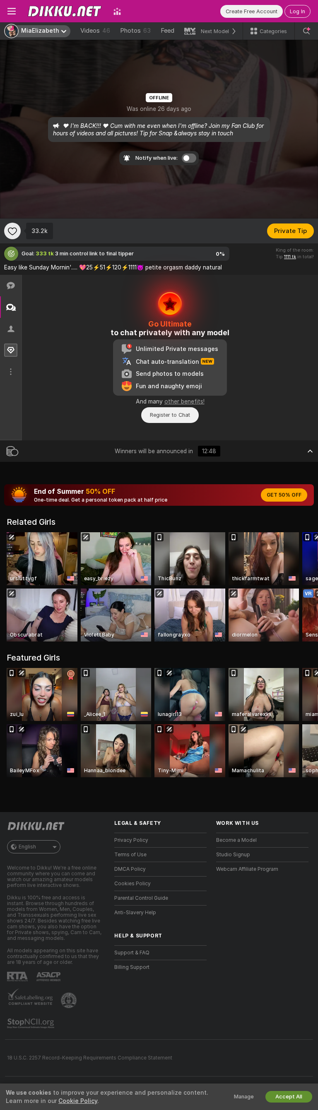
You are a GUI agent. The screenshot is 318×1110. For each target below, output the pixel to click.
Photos (135, 30)
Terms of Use (130, 855)
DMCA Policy (130, 869)
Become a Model (236, 840)
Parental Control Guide (141, 898)
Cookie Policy (77, 1101)
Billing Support (131, 967)
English (27, 847)
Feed (167, 30)
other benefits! (184, 401)
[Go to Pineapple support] (69, 1000)
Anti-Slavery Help (135, 912)
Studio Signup (233, 855)
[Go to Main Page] (64, 11)
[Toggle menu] (11, 11)
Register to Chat (170, 415)
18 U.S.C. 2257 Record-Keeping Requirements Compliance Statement (89, 1058)
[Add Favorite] (12, 231)
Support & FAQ (131, 953)
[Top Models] (117, 11)
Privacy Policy (131, 840)
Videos (95, 30)
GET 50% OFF (284, 495)
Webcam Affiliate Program (247, 869)
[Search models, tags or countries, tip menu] (306, 31)
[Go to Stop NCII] (31, 1023)
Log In (297, 11)
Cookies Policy (132, 884)
